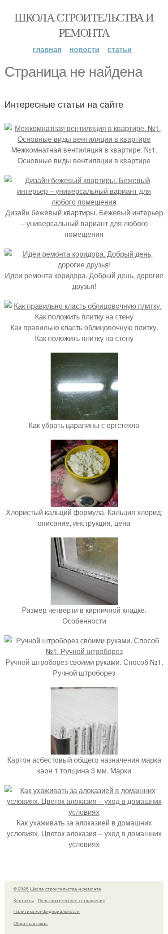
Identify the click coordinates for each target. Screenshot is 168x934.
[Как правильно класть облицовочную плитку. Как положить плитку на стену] (84, 316)
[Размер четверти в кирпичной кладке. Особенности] (84, 599)
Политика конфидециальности (46, 911)
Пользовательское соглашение (71, 900)
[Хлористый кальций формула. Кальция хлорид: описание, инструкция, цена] (84, 501)
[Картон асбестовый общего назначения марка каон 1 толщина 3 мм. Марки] (84, 749)
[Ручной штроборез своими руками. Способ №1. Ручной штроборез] (84, 651)
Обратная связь (30, 923)
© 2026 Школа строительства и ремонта (57, 889)
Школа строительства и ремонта (83, 24)
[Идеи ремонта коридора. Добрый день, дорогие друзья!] (84, 264)
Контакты (23, 900)
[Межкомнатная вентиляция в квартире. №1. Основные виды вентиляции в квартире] (84, 139)
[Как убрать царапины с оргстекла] (84, 414)
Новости (84, 49)
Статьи (120, 49)
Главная (47, 49)
